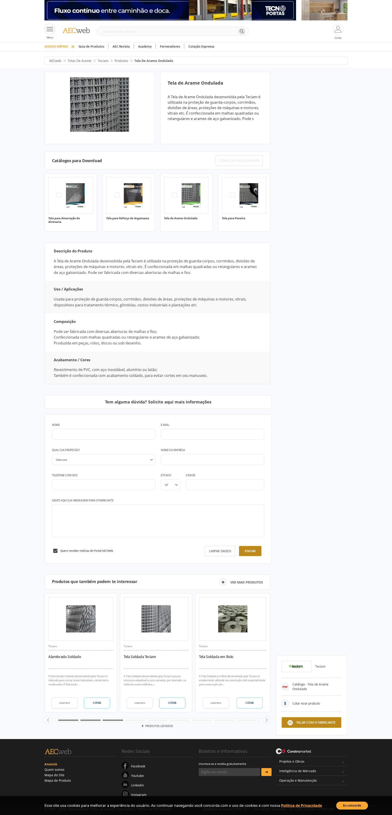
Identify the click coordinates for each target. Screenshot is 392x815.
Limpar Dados (220, 551)
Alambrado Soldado (64, 656)
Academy (145, 46)
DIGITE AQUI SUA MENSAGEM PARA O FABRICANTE (82, 500)
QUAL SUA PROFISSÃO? (66, 450)
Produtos (121, 61)
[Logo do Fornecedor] (296, 666)
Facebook (138, 766)
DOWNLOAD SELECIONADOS (239, 160)
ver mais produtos (246, 582)
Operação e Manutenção (298, 780)
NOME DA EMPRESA (173, 450)
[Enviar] (266, 772)
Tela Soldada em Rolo (216, 656)
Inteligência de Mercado (297, 771)
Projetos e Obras (291, 761)
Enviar (250, 551)
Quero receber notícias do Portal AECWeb (86, 551)
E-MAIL (165, 425)
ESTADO (166, 475)
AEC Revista (121, 46)
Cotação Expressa (201, 46)
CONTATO (64, 703)
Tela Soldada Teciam (140, 656)
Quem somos (54, 769)
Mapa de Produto (57, 780)
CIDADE (190, 475)
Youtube (137, 776)
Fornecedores (170, 46)
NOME (56, 425)
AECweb (55, 61)
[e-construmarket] (293, 750)
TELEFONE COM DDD (65, 475)
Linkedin (137, 785)
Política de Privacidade (301, 805)
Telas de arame (79, 61)
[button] (48, 720)
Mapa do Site (54, 775)
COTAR (97, 703)
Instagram (139, 795)
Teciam (103, 61)
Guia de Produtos (91, 46)
